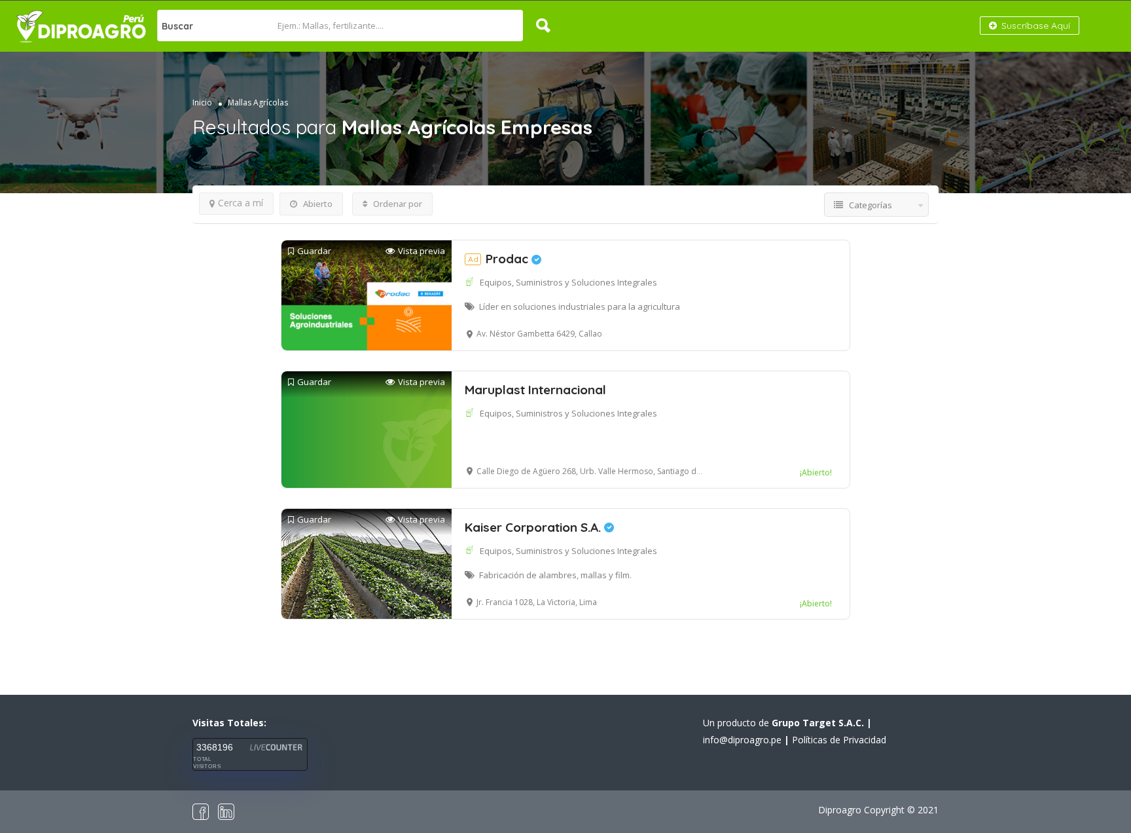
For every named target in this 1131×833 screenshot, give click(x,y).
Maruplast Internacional (535, 390)
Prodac (499, 259)
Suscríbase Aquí (1034, 25)
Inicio (202, 102)
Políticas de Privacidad (839, 739)
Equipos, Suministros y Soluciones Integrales (568, 282)
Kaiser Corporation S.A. (534, 527)
